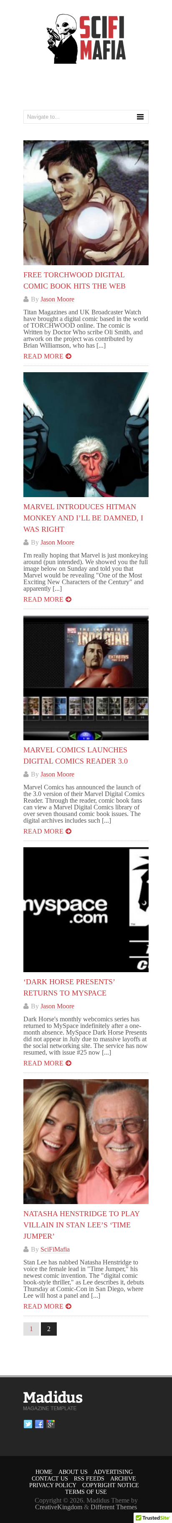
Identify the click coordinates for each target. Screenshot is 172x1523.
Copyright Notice (110, 1485)
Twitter (28, 1424)
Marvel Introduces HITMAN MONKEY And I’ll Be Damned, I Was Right (83, 518)
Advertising (113, 1472)
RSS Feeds (89, 1479)
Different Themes (114, 1507)
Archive (123, 1479)
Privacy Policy (52, 1485)
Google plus (50, 1424)
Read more (43, 356)
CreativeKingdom (58, 1507)
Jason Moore (57, 299)
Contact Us (50, 1479)
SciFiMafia (55, 1249)
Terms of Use (86, 1492)
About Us (73, 1472)
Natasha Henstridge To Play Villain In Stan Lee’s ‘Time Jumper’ (81, 1224)
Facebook (39, 1424)
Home (44, 1472)
